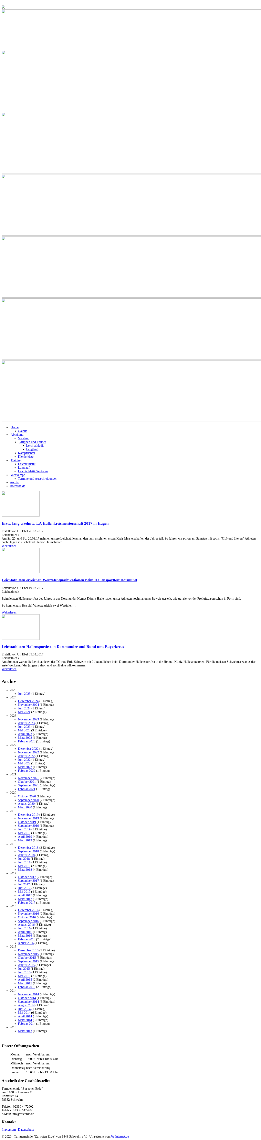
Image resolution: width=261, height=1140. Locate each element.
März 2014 (25, 1020)
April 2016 (25, 932)
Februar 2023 (26, 741)
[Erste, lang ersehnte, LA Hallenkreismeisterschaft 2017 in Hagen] (21, 515)
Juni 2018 (24, 862)
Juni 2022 (24, 759)
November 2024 (28, 704)
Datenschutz (26, 1129)
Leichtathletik (35, 445)
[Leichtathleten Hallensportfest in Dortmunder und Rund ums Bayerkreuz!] (21, 638)
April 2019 (25, 836)
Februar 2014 (26, 1023)
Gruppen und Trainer (32, 442)
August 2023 (26, 723)
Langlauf (32, 449)
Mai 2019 (24, 833)
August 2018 (26, 855)
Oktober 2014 (27, 998)
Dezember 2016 (28, 910)
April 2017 (25, 895)
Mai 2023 (24, 730)
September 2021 (28, 785)
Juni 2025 (24, 693)
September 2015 (28, 961)
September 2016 (28, 921)
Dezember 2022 (28, 748)
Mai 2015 (24, 976)
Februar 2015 (26, 987)
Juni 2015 (24, 972)
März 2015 (25, 983)
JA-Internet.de (120, 1136)
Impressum (9, 1129)
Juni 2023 (24, 726)
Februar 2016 (26, 939)
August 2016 (26, 924)
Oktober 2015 (27, 957)
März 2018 (25, 869)
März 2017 (25, 899)
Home (15, 427)
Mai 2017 (24, 891)
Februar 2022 (26, 770)
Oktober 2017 (27, 877)
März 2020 (25, 807)
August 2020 (26, 803)
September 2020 (28, 800)
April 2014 (25, 1016)
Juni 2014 (24, 1009)
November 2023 (28, 719)
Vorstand (23, 438)
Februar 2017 (26, 902)
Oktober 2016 (27, 917)
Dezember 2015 (28, 950)
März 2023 (25, 737)
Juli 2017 (24, 884)
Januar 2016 (26, 943)
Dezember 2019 (28, 814)
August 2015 (26, 965)
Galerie (22, 431)
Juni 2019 (24, 829)
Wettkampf (18, 475)
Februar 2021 (26, 789)
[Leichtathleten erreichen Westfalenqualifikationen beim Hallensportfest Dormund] (21, 572)
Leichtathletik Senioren (33, 471)
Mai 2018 (24, 866)
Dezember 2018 (28, 847)
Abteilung (17, 434)
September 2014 (28, 1001)
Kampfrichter (26, 453)
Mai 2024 (24, 712)
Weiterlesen (9, 545)
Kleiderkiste (25, 456)
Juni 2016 (24, 928)
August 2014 (26, 1005)
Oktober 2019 (27, 822)
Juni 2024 (24, 708)
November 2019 (28, 818)
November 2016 (28, 913)
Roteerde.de (17, 486)
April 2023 (25, 734)
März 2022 (25, 767)
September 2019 (28, 825)
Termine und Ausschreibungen (37, 478)
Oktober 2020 (27, 796)
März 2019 (25, 840)
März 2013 (25, 1031)
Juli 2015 (24, 968)
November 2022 (28, 752)
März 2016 (25, 935)
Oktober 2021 (27, 781)
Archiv (14, 482)
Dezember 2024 (28, 701)
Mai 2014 (24, 1012)
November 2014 (28, 994)
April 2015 (25, 979)
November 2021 (28, 778)
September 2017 (28, 880)
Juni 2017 (24, 888)
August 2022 (26, 756)
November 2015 (28, 954)
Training (16, 460)
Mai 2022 (24, 763)
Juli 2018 (24, 858)
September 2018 (28, 851)
